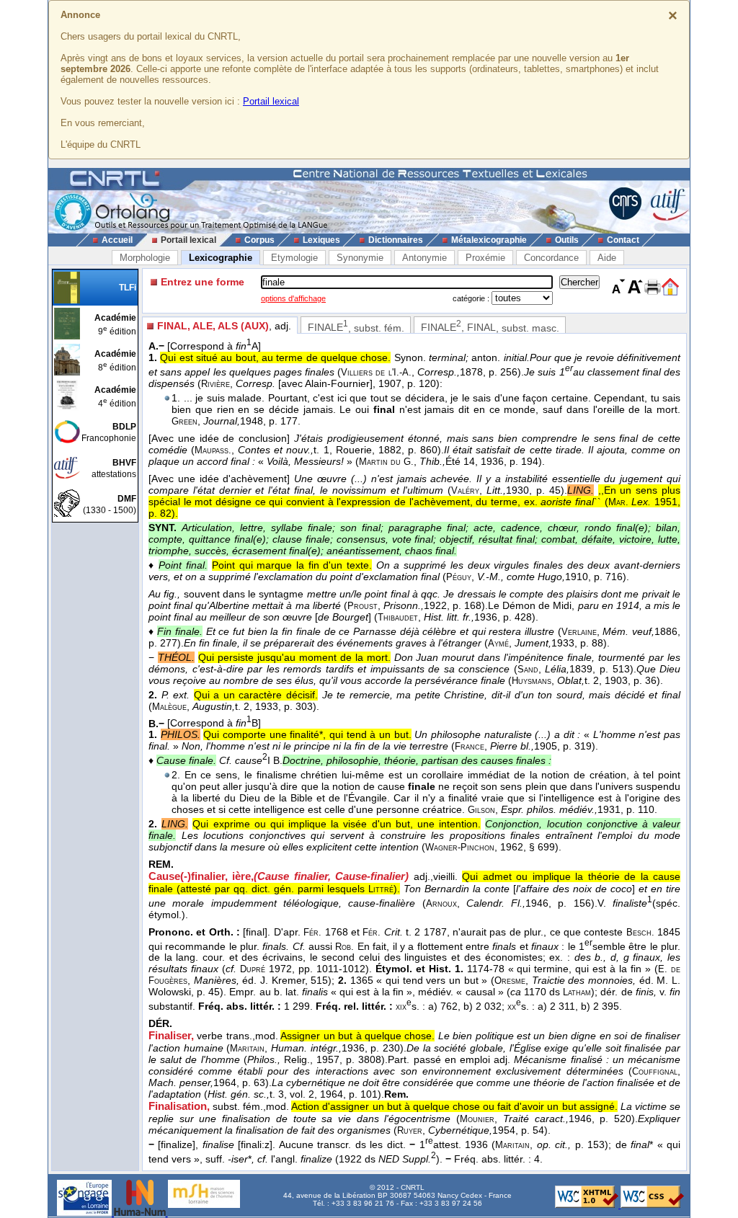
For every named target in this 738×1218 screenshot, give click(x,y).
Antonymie (424, 257)
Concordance (551, 257)
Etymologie (294, 257)
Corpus (259, 240)
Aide (606, 257)
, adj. (224, 326)
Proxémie (485, 257)
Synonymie (360, 257)
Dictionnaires (395, 240)
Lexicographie (220, 257)
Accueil (117, 240)
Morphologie (145, 257)
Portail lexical (271, 101)
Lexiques (321, 240)
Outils (567, 240)
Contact (623, 240)
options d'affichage (293, 298)
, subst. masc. (490, 326)
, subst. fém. (356, 326)
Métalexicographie (489, 240)
